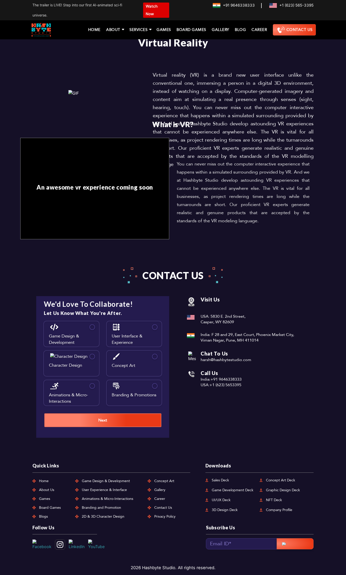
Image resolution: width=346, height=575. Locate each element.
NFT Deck (274, 500)
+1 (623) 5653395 (225, 385)
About (113, 29)
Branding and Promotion (101, 507)
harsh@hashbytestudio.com (226, 360)
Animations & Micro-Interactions (107, 498)
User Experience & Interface (104, 489)
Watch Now (152, 10)
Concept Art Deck (280, 480)
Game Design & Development (106, 481)
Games (164, 29)
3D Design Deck (225, 510)
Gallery (220, 29)
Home (94, 29)
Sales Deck (220, 480)
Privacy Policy (165, 516)
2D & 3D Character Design (103, 516)
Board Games (191, 29)
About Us (46, 489)
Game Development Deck (232, 490)
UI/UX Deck (221, 500)
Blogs (43, 516)
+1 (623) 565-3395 (296, 5)
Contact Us (299, 29)
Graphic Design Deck (283, 490)
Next (102, 420)
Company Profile (279, 510)
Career (259, 29)
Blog (240, 29)
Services (138, 29)
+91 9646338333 (239, 5)
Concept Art (164, 481)
